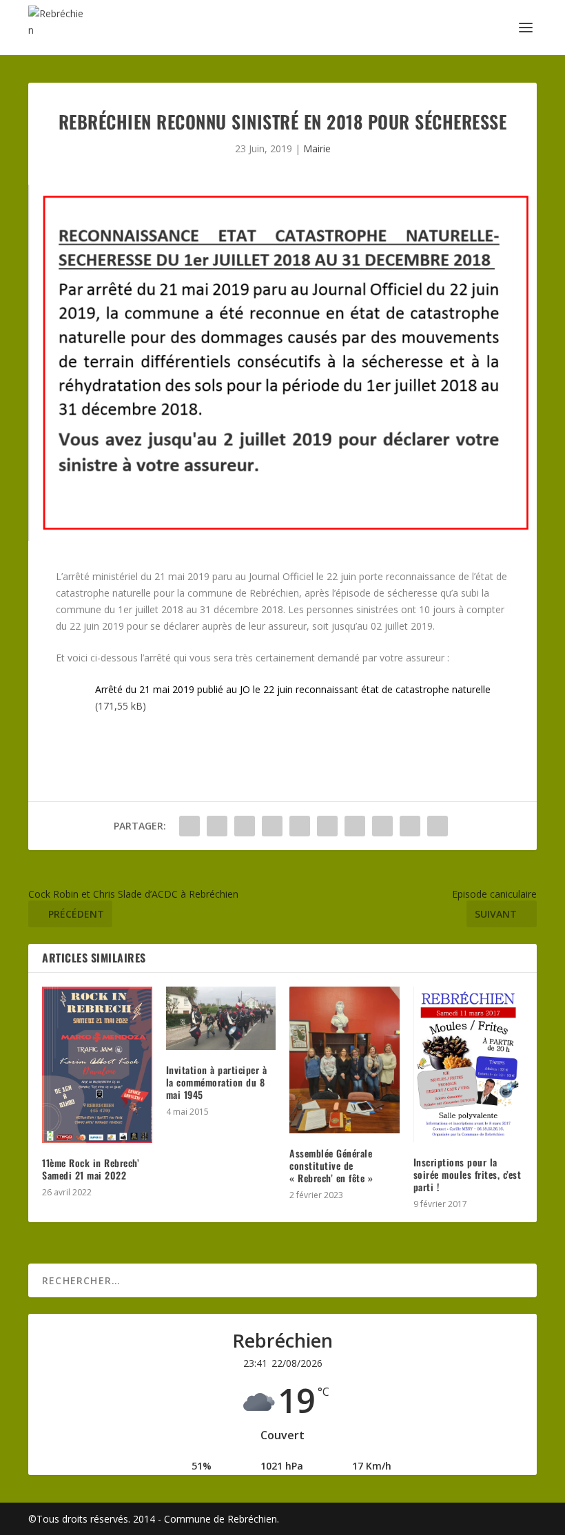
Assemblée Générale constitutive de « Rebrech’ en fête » (331, 1165)
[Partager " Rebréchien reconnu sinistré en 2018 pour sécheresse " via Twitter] (217, 826)
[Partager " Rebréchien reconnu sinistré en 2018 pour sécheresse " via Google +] (244, 826)
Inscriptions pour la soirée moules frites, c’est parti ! (467, 1174)
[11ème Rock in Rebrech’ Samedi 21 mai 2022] (97, 1064)
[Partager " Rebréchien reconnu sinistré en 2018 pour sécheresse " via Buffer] (355, 826)
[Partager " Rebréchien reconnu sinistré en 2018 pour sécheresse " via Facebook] (189, 826)
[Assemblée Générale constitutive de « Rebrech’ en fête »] (344, 1060)
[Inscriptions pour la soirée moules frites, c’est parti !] (468, 1064)
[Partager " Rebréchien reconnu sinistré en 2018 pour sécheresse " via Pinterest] (300, 826)
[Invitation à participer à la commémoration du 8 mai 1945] (221, 1018)
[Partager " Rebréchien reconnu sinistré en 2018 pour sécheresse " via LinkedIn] (327, 826)
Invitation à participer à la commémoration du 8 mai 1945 (216, 1082)
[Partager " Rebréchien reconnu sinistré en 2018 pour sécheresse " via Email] (410, 826)
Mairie (317, 148)
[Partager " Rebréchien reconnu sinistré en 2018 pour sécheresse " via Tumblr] (272, 826)
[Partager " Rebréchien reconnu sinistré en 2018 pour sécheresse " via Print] (437, 826)
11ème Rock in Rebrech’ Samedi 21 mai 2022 (90, 1168)
